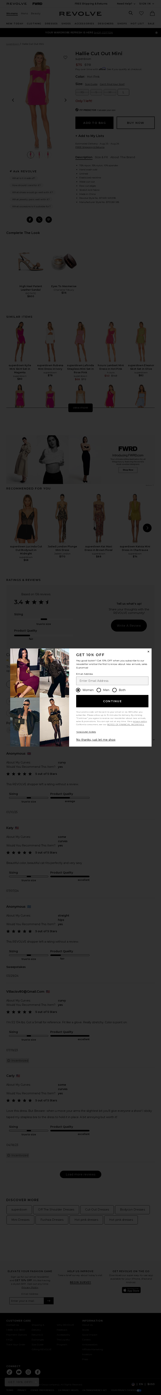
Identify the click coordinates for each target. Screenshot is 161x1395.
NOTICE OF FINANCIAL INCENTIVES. (125, 724)
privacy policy (140, 721)
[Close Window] (148, 651)
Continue (112, 701)
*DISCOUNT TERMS (86, 732)
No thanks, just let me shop (95, 739)
